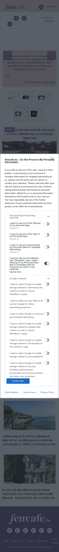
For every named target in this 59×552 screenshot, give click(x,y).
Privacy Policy (47, 392)
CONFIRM (18, 381)
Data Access (29, 392)
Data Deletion (11, 392)
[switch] (46, 224)
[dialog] (29, 276)
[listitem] (29, 216)
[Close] (53, 160)
